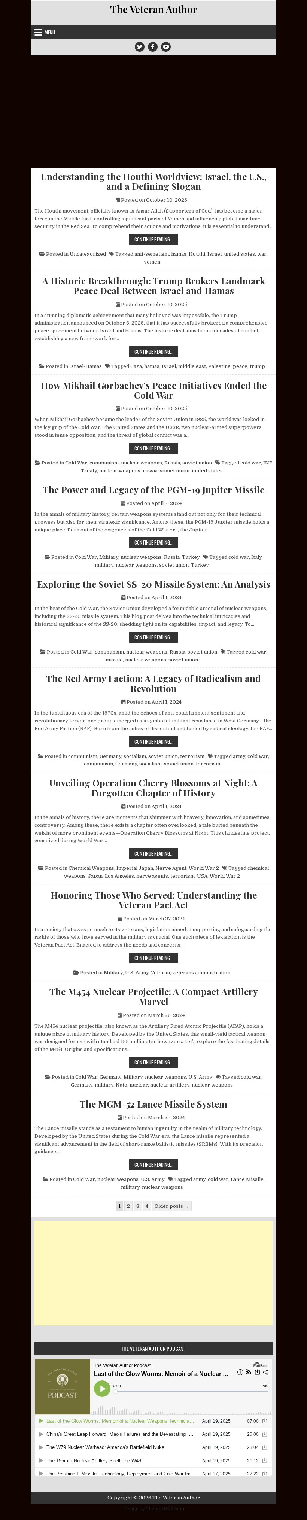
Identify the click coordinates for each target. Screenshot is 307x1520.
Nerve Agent (170, 868)
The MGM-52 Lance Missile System (153, 1104)
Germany (110, 756)
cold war (250, 463)
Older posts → (172, 1206)
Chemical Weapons (91, 868)
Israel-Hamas (85, 366)
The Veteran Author (153, 9)
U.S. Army (137, 972)
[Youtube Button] (166, 47)
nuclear (139, 1085)
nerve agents (152, 876)
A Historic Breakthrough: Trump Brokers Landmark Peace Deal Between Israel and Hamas (153, 286)
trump (257, 366)
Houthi (197, 254)
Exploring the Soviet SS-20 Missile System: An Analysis (153, 584)
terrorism (192, 756)
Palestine (219, 366)
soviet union (197, 463)
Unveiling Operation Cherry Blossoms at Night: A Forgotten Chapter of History (153, 788)
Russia (172, 463)
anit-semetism (151, 254)
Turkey (191, 557)
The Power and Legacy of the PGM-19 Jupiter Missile (153, 489)
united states (239, 254)
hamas (178, 254)
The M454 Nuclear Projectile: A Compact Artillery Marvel (153, 996)
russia (150, 470)
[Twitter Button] (140, 47)
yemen (152, 262)
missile (114, 659)
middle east (192, 366)
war (262, 254)
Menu (50, 32)
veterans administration (201, 972)
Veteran (160, 972)
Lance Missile (247, 1179)
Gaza (136, 366)
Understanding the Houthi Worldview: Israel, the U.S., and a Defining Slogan (154, 181)
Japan (95, 876)
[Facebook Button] (153, 47)
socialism (135, 756)
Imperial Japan (134, 868)
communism (104, 463)
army (239, 756)
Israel (214, 254)
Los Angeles (119, 876)
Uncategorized (88, 254)
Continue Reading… (156, 239)
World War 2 (204, 868)
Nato (121, 1085)
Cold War (76, 463)
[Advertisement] (153, 111)
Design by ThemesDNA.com (153, 1508)
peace (240, 366)
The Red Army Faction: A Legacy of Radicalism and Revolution (153, 683)
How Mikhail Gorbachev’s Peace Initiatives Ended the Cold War (154, 390)
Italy (256, 557)
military (104, 565)
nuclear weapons (141, 463)
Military (108, 557)
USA (202, 876)
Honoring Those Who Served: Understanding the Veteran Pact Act (154, 900)
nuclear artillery (169, 1085)
